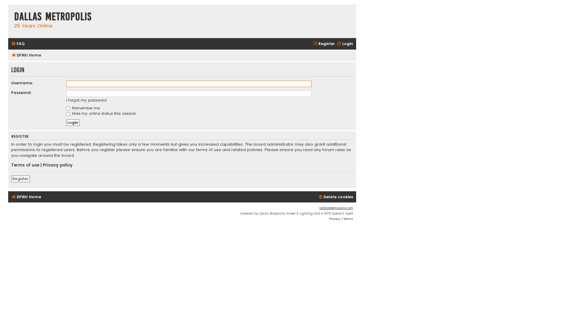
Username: (22, 83)
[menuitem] (17, 44)
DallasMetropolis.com (336, 208)
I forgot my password (86, 100)
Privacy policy (57, 165)
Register (20, 179)
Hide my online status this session (103, 113)
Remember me (85, 108)
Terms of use (25, 165)
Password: (21, 92)
